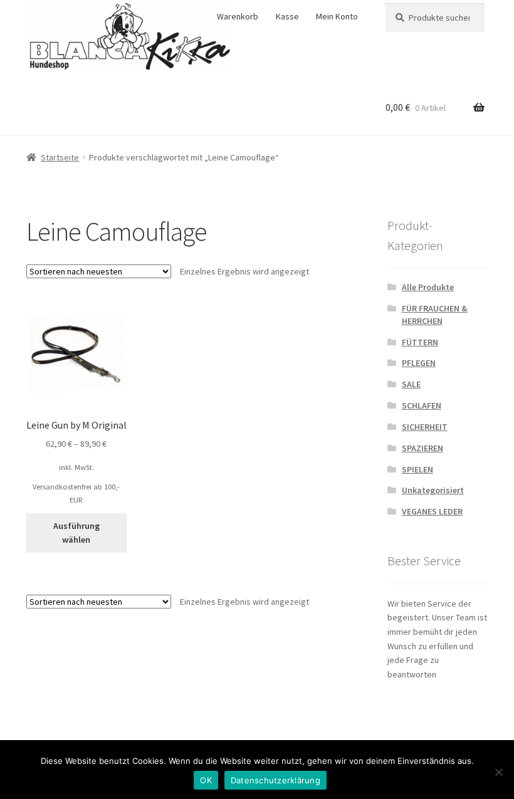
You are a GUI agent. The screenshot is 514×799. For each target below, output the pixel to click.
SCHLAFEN (421, 405)
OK (206, 780)
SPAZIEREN (422, 448)
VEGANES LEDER (432, 511)
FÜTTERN (420, 342)
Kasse (287, 16)
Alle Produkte (428, 287)
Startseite (60, 157)
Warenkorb (237, 16)
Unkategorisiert (433, 490)
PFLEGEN (419, 362)
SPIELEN (417, 469)
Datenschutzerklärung (275, 780)
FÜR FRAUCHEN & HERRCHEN (435, 314)
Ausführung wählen (76, 533)
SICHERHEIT (425, 426)
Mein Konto (337, 16)
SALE (411, 384)
